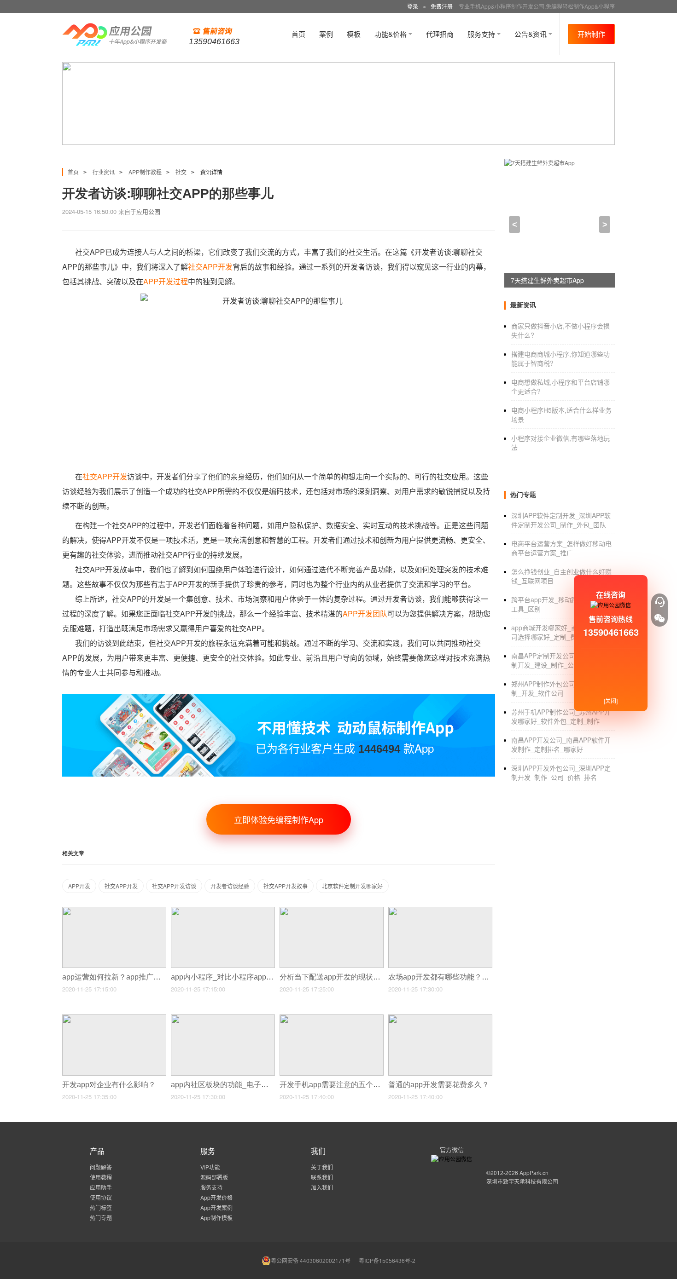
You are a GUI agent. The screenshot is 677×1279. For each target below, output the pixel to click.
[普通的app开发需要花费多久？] (440, 1018)
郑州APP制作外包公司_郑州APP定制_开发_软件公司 (561, 688)
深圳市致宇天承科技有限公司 (522, 1181)
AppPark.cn (534, 1172)
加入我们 (322, 1187)
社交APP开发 (210, 266)
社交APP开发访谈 (174, 886)
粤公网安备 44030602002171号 (310, 1260)
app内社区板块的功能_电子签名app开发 (238, 1085)
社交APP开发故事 (285, 886)
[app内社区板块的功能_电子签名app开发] (223, 1018)
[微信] (659, 618)
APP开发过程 (165, 281)
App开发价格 (216, 1197)
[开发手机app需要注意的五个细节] (332, 1018)
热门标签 (101, 1207)
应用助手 (101, 1187)
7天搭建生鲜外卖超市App (547, 280)
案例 (326, 34)
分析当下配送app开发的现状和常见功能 (346, 977)
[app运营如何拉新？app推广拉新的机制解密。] (114, 911)
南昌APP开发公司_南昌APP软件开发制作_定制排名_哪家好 (561, 744)
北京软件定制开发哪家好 (352, 886)
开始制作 (591, 34)
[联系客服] (659, 601)
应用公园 (148, 211)
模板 (354, 34)
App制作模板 (216, 1217)
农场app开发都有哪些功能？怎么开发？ (454, 977)
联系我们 (322, 1177)
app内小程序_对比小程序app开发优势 (234, 977)
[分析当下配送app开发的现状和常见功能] (332, 911)
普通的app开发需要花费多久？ (439, 1085)
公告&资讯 (531, 34)
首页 (298, 34)
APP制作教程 (145, 172)
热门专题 (101, 1217)
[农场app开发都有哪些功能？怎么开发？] (440, 911)
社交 (181, 172)
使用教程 (101, 1177)
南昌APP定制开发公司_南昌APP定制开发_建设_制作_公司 (561, 660)
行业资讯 (104, 172)
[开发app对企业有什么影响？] (114, 1018)
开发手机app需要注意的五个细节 (335, 1085)
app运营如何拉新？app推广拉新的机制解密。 (138, 977)
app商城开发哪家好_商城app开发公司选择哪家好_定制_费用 (562, 632)
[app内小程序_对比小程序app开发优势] (223, 911)
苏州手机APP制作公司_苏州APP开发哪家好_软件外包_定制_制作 (561, 716)
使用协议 (101, 1197)
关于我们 (322, 1167)
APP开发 (79, 886)
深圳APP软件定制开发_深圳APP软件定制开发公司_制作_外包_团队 (561, 520)
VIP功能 (210, 1167)
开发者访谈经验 (229, 886)
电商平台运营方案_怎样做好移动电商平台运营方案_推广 (561, 548)
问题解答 (101, 1167)
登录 (412, 6)
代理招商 (440, 34)
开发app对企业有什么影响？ (110, 1085)
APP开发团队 (365, 613)
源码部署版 (214, 1177)
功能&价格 (391, 34)
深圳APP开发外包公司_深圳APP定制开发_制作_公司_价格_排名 (561, 772)
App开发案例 (216, 1207)
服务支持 (482, 34)
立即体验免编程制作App (278, 819)
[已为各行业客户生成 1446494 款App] (278, 698)
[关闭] (611, 700)
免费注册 (442, 6)
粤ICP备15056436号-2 (387, 1260)
